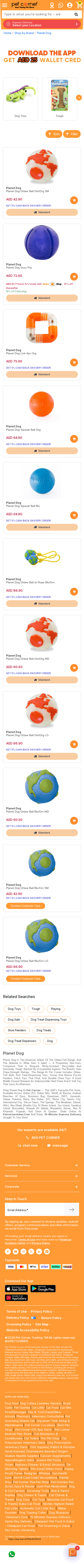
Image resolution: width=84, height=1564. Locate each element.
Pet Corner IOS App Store (33, 1429)
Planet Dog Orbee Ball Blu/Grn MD (27, 811)
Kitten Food (54, 1469)
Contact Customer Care (25, 905)
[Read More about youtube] (16, 1251)
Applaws (21, 1464)
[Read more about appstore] (17, 1288)
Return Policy (51, 1318)
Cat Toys (38, 1499)
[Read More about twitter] (31, 1251)
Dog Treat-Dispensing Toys (49, 1019)
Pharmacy (23, 1416)
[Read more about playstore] (43, 1288)
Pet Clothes (22, 1407)
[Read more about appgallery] (17, 1298)
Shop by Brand (24, 33)
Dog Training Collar (32, 1512)
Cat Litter (38, 1407)
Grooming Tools (38, 1491)
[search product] (76, 14)
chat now (30, 1145)
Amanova (58, 1464)
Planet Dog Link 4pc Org (21, 353)
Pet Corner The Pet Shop (31, 1482)
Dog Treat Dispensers (22, 1041)
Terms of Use (26, 1239)
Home (7, 33)
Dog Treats (44, 1030)
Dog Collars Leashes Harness (41, 1403)
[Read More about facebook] (8, 1251)
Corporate (12, 1186)
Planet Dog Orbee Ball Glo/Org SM (27, 191)
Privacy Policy (41, 1243)
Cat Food (52, 1407)
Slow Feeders (17, 1030)
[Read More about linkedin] (39, 1251)
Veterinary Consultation (47, 1416)
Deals (49, 1412)
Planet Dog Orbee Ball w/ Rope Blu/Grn (30, 582)
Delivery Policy (18, 1318)
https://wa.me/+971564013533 (24, 1539)
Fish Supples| (39, 1447)
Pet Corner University (20, 1530)
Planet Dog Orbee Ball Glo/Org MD (27, 658)
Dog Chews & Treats (31, 1495)
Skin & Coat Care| (26, 1477)
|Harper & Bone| (39, 1464)
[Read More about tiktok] (47, 1251)
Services (11, 1175)
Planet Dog (44, 33)
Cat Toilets (31, 1438)
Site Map (41, 1324)
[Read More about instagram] (23, 1251)
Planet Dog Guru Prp (19, 267)
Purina (18, 1473)
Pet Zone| (38, 1469)
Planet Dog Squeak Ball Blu (23, 506)
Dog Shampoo (59, 1512)
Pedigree (30, 1473)
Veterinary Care (17, 1517)
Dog (50, 1041)
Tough (59, 116)
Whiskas (44, 1473)
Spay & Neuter (24, 1486)
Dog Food (12, 1403)
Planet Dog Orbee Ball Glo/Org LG (27, 735)
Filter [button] (74, 134)
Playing (55, 1008)
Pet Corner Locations (39, 1425)
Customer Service (17, 1165)
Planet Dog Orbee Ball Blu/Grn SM (27, 888)
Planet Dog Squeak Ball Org (23, 429)
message (60, 1145)
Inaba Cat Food (29, 1504)
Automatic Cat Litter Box (37, 1508)
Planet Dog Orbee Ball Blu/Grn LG (27, 961)
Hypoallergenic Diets (19, 1460)
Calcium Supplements (55, 1456)
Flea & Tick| (36, 1412)
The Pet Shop (50, 1438)
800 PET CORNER (45, 1138)
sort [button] (56, 134)
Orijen (9, 1464)
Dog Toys (20, 116)
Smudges (20, 1412)
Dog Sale (14, 1019)
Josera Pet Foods (48, 1460)
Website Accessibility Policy (27, 1330)
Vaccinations (48, 1477)
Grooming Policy (18, 1324)
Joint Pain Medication (52, 1486)
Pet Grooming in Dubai (54, 1526)
